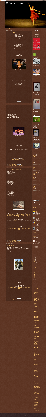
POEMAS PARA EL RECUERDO (36, 343)
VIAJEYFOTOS (35, 345)
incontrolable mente (35, 399)
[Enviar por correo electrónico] (17, 101)
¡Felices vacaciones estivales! (36, 331)
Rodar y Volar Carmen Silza (36, 336)
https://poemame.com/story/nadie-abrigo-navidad (18, 159)
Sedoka (33, 168)
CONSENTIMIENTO (36, 364)
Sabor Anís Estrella (36, 289)
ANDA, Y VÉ (35, 342)
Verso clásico (21, 165)
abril (34, 257)
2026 (34, 277)
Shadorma (34, 188)
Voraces (34, 401)
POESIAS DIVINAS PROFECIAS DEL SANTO (36, 405)
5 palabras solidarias (11, 165)
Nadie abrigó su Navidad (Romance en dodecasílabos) (17, 106)
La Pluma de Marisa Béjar (36, 354)
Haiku (33, 162)
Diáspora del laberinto (36, 404)
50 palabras (34, 161)
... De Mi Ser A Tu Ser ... (36, 376)
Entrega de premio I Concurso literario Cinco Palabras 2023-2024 (36, 33)
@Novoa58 (15, 220)
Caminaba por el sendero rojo (36, 410)
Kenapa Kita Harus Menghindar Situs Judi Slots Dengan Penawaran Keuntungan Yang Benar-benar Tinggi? (36, 384)
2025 (34, 276)
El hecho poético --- (35, 303)
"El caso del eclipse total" (36, 319)
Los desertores (34, 236)
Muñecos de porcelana (37, 211)
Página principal (9, 28)
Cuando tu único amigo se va (37, 217)
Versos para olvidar (35, 370)
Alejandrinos (34, 177)
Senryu (33, 160)
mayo (34, 258)
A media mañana (35, 392)
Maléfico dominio (34, 207)
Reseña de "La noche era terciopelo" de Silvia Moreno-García (36, 379)
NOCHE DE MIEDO (35, 297)
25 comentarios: (15, 240)
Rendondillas (34, 175)
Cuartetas (34, 178)
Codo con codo (34, 232)
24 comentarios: (15, 164)
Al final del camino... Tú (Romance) (14, 169)
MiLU (34, 366)
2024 (34, 275)
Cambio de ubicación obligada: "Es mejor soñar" (36, 350)
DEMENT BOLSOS (35, 311)
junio (34, 259)
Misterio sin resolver (11, 245)
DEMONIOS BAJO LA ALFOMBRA (36, 373)
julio (34, 260)
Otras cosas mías (35, 408)
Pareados (34, 174)
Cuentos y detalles (35, 400)
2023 (34, 274)
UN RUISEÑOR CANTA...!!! (36, 299)
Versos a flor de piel (36, 332)
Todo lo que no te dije (36, 339)
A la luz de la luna (37, 227)
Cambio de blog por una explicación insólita (36, 368)
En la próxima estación (37, 222)
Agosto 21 (34, 295)
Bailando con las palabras (16, 3)
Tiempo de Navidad (11, 32)
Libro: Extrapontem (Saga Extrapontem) (36, 313)
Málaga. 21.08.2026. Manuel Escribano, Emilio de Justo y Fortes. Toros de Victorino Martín (37, 293)
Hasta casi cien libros (36, 355)
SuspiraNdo (35, 338)
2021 (34, 272)
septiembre (35, 262)
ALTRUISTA (35, 346)
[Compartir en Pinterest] (20, 101)
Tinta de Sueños (35, 323)
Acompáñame (35, 411)
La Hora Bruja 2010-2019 (36, 320)
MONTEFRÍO (35, 359)
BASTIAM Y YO (35, 315)
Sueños (34, 357)
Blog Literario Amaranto (36, 393)
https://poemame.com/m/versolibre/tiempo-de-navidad (19, 92)
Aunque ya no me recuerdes (35, 203)
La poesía (34, 375)
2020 (34, 271)
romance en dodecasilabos (17, 165)
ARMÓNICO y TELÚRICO (36, 317)
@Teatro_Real (20, 221)
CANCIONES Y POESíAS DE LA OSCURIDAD (37, 316)
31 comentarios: (15, 298)
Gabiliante (35, 325)
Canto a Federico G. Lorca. (36, 344)
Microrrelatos (14, 299)
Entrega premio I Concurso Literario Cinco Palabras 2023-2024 (36, 182)
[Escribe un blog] (18, 101)
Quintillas (34, 166)
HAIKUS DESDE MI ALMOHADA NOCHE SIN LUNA (37, 387)
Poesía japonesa (34, 156)
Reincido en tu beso (36, 371)
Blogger (26, 415)
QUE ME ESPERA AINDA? (36, 288)
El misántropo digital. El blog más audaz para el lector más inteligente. (36, 292)
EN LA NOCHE (35, 322)
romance (16, 241)
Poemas (14, 165)
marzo (34, 256)
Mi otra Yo (35, 360)
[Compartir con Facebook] (19, 101)
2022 (34, 273)
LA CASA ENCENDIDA (36, 300)
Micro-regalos (35, 304)
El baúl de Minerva (36, 402)
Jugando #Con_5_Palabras (35, 172)
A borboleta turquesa (36, 312)
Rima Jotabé (34, 167)
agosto (35, 261)
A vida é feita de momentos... (35, 362)
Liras (33, 173)
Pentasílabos (34, 186)
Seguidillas (34, 187)
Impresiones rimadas (36, 347)
